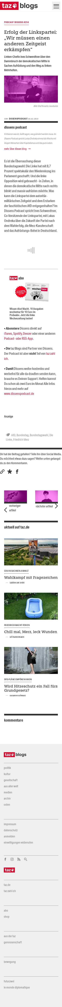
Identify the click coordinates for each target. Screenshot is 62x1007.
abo (6, 910)
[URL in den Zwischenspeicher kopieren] (2, 471)
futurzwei (9, 981)
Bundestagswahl (39, 435)
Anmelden (9, 836)
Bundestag (23, 435)
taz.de (7, 885)
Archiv (7, 798)
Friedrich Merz (21, 439)
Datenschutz (11, 830)
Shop (6, 916)
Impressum (10, 824)
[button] (9, 471)
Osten (7, 804)
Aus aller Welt (11, 786)
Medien (8, 792)
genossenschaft (13, 942)
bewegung (10, 961)
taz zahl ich (10, 891)
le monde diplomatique (17, 987)
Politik (7, 768)
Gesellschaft (11, 780)
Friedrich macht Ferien (17, 625)
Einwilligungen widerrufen (18, 842)
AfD (13, 435)
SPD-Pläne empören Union (18, 679)
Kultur (7, 774)
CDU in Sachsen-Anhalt (16, 570)
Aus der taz (10, 936)
